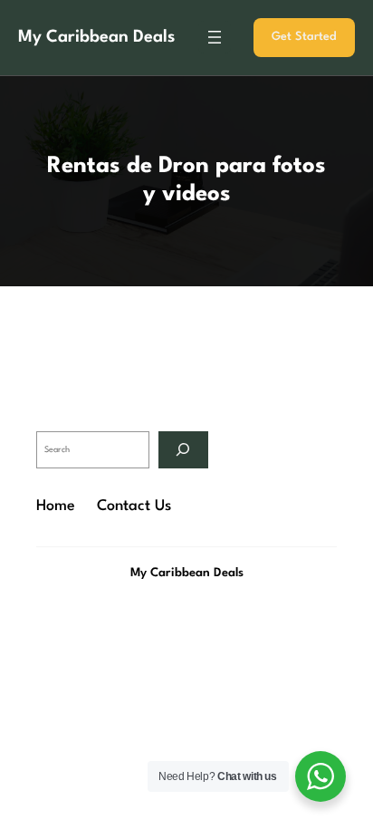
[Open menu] (214, 37)
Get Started (304, 37)
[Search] (183, 449)
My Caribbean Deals (96, 37)
